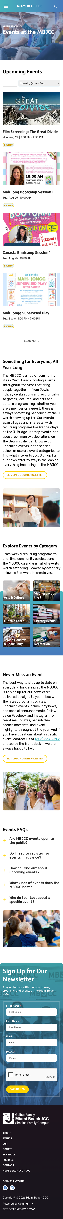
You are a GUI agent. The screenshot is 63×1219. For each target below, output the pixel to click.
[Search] (55, 6)
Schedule (9, 1154)
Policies (8, 1160)
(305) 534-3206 (47, 739)
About (7, 1133)
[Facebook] (5, 1187)
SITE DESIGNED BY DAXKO (19, 1209)
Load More (31, 340)
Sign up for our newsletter (25, 475)
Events (7, 1138)
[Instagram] (12, 1187)
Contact (8, 1165)
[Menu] (6, 6)
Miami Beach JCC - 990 (16, 1170)
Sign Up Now (17, 1089)
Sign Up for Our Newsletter (25, 758)
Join (5, 1144)
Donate (7, 1149)
